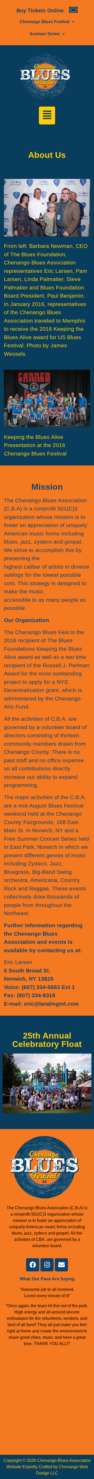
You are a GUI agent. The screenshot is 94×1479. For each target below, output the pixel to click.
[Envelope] (61, 1264)
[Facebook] (32, 1264)
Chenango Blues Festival (44, 21)
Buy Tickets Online (40, 10)
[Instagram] (47, 1264)
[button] (47, 22)
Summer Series (45, 34)
